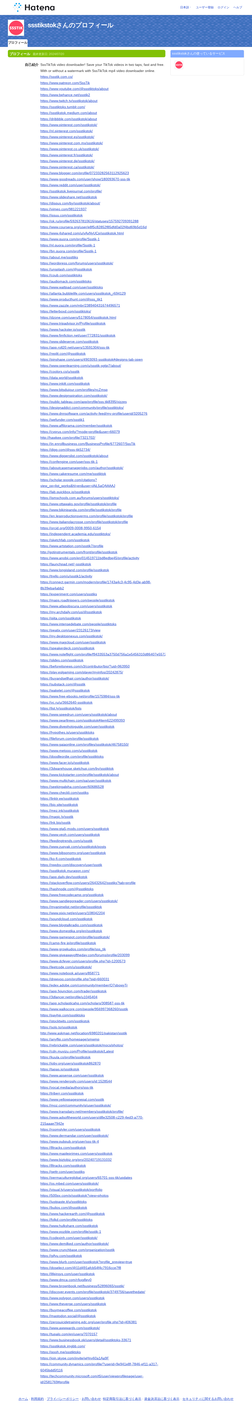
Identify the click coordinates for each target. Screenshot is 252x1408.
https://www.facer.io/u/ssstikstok (64, 763)
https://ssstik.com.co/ (56, 77)
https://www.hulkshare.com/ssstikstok (69, 1226)
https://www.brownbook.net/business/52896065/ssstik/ (82, 1286)
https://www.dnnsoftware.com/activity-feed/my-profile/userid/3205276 (93, 413)
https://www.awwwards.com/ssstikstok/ (70, 1328)
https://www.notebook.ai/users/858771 (70, 973)
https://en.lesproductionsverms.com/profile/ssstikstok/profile (86, 516)
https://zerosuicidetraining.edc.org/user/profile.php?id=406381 (88, 1322)
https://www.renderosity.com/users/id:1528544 (76, 1081)
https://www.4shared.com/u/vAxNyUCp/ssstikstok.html (82, 233)
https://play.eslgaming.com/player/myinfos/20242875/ (81, 672)
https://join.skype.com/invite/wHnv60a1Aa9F (74, 1358)
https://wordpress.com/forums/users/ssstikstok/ (76, 263)
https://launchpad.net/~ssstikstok (65, 564)
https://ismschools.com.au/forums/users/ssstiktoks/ (79, 498)
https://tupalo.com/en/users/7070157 (68, 1334)
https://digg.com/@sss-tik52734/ (65, 450)
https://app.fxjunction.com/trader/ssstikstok (73, 991)
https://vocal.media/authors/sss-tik (66, 1087)
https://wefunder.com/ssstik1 (62, 420)
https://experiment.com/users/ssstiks (68, 594)
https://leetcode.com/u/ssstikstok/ (66, 967)
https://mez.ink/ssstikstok (59, 810)
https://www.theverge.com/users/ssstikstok (73, 1304)
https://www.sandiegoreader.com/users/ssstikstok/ (79, 901)
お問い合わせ (91, 1399)
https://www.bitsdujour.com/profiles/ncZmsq (74, 390)
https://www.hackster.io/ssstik (62, 329)
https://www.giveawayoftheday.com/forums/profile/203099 (85, 955)
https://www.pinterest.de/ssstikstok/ (67, 161)
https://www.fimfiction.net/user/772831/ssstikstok (77, 335)
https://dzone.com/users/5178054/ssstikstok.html (78, 317)
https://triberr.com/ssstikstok (62, 1093)
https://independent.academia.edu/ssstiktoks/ (75, 534)
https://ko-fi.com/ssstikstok (60, 859)
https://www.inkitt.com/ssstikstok (65, 383)
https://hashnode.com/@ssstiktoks (67, 889)
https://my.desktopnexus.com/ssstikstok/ (71, 636)
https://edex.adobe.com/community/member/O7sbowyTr (84, 985)
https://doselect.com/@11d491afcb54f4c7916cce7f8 (80, 1268)
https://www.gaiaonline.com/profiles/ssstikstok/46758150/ (84, 744)
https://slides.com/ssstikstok (61, 660)
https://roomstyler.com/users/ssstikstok (70, 1129)
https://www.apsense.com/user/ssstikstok (72, 1075)
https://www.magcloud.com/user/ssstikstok (73, 642)
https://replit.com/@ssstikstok (63, 354)
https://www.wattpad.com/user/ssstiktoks (71, 287)
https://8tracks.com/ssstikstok (63, 1148)
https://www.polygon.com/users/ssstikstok (72, 1298)
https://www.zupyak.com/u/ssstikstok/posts (73, 847)
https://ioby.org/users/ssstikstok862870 (70, 1063)
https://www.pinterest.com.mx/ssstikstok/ (71, 143)
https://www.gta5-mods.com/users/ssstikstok (74, 829)
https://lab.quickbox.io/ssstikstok (65, 492)
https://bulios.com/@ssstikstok (63, 1207)
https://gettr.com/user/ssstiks (62, 1172)
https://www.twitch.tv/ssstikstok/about (68, 101)
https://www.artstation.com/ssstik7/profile (71, 546)
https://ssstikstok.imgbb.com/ (62, 1346)
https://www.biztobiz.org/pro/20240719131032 (76, 1160)
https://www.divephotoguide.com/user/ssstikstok (77, 726)
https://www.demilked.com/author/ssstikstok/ (74, 1244)
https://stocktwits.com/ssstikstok (65, 1021)
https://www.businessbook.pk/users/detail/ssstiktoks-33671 (85, 1340)
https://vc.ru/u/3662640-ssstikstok (66, 702)
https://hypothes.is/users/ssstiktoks (67, 732)
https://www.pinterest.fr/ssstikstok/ (66, 155)
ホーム (23, 1399)
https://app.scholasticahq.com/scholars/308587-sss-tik (82, 1003)
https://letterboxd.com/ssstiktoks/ (65, 311)
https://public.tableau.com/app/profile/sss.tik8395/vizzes (83, 402)
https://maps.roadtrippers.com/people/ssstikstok (77, 600)
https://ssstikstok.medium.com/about (68, 113)
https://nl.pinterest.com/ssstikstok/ (66, 131)
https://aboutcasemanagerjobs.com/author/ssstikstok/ (81, 468)
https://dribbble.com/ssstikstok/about (68, 119)
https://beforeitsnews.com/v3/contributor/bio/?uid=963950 (85, 666)
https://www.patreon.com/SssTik (65, 83)
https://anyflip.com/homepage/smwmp (69, 1039)
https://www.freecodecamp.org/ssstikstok (72, 895)
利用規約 (37, 1399)
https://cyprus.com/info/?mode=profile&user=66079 (80, 432)
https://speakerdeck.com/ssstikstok (67, 648)
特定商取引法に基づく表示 (122, 1399)
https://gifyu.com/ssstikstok (61, 1256)
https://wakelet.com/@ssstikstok (65, 690)
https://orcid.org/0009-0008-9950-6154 (70, 528)
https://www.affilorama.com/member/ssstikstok (76, 425)
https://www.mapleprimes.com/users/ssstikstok (76, 1153)
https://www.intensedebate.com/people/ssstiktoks (78, 624)
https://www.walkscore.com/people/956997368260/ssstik (84, 1009)
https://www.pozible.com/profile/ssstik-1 (70, 1232)
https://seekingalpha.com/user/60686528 (72, 787)
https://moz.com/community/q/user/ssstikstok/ (75, 1105)
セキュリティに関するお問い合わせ (208, 1399)
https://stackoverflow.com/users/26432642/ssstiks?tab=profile (88, 883)
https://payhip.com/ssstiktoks (62, 1015)
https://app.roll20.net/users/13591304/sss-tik (75, 347)
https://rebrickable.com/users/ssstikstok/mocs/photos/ (81, 1045)
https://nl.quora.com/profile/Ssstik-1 (67, 245)
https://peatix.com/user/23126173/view (70, 630)
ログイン (223, 7)
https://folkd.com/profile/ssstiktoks (66, 1220)
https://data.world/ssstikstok (61, 378)
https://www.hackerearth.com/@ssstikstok (72, 1214)
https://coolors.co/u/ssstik (59, 371)
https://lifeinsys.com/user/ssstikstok (67, 1274)
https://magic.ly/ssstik (56, 817)
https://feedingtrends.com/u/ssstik (66, 841)
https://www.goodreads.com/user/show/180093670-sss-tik (85, 179)
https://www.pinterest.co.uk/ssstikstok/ (69, 149)
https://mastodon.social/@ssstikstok (68, 1316)
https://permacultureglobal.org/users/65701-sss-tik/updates (86, 1178)
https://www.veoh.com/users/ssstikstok (70, 835)
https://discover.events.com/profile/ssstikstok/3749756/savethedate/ (92, 1292)
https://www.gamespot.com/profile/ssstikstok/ (75, 937)
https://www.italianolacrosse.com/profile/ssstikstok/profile (84, 522)
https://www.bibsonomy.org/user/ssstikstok (73, 853)
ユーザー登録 (205, 7)
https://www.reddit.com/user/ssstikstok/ (70, 185)
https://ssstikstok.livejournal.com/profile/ (71, 191)
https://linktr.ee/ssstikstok (59, 798)
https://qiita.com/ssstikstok (60, 618)
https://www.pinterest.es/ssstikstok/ (67, 137)
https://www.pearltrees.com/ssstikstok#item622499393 (82, 720)
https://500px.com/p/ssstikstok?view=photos (74, 1195)
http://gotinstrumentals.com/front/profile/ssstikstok (78, 552)
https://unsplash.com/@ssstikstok (66, 269)
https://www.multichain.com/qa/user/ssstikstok (75, 780)
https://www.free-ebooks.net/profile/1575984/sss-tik (80, 696)
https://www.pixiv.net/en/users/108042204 (72, 913)
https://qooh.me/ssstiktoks (60, 1352)
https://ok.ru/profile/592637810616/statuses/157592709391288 (89, 221)
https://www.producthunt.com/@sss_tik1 (71, 299)
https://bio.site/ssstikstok (59, 805)
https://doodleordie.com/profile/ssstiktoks (72, 756)
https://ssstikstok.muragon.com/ (65, 871)
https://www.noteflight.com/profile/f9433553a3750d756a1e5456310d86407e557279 (105, 654)
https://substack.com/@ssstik (62, 684)
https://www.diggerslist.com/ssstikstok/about (74, 456)
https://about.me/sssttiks (59, 257)
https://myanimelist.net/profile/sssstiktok (71, 907)
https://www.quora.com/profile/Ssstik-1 (70, 239)
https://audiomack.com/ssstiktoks (66, 281)
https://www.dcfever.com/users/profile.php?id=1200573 (83, 961)
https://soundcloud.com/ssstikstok (66, 919)
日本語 (184, 7)
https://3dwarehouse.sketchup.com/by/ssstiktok (77, 768)
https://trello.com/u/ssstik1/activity (66, 576)
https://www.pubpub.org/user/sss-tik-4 (69, 1141)
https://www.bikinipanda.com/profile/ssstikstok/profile (81, 510)
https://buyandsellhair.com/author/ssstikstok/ (74, 678)
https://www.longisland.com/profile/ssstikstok (74, 570)
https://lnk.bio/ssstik (55, 823)
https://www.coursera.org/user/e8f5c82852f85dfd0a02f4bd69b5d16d (93, 227)
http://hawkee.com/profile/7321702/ (67, 438)
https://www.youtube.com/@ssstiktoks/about (74, 89)
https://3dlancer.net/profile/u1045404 (68, 997)
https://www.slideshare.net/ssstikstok (68, 197)
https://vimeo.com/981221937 (63, 209)
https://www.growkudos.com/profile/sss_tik (73, 949)
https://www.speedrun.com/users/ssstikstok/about (78, 714)
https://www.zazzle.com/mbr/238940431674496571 (80, 305)
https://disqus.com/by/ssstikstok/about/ (70, 203)
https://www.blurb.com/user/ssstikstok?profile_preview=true (86, 1262)
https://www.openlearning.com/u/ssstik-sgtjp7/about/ (80, 366)
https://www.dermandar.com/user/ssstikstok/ (74, 1136)
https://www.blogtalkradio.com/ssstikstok (71, 925)
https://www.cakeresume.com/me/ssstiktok (73, 474)
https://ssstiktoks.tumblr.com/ (62, 107)
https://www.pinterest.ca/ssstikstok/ (67, 167)
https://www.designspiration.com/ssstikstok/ (73, 396)
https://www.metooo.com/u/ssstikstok (68, 751)
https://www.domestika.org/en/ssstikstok (71, 931)
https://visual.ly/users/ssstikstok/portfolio (71, 1190)
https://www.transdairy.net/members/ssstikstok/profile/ (82, 1111)
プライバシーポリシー (63, 1399)
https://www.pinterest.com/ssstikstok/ (68, 125)
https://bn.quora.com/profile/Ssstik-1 (68, 251)
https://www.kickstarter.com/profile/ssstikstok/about (79, 775)
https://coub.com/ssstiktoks (61, 275)
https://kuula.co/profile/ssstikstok (65, 1057)
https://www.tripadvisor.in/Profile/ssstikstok (73, 323)
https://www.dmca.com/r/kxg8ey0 (66, 1280)
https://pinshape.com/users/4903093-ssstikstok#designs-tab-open (91, 359)
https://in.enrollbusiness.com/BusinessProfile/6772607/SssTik (87, 444)
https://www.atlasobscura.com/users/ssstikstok (76, 606)
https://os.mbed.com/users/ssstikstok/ (69, 1183)
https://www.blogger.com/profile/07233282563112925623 (84, 173)
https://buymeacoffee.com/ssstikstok (68, 1310)
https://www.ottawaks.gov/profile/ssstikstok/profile (78, 504)
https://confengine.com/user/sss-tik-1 (69, 462)
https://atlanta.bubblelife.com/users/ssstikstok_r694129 (83, 293)
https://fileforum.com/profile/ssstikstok (69, 738)
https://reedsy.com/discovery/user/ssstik (71, 865)
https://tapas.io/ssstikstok (59, 1069)
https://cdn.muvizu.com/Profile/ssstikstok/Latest (77, 1051)
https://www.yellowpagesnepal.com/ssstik (72, 1099)
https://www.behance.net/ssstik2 (65, 95)
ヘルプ (237, 7)
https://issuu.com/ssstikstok (61, 215)
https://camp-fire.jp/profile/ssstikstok (68, 943)
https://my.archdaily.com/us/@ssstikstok (71, 612)
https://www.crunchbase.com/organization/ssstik (77, 1250)
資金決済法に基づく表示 (161, 1399)
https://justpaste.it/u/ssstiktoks (63, 1202)
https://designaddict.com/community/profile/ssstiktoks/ (82, 408)
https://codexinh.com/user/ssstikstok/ (68, 1238)
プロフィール (17, 42)
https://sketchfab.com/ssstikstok (65, 540)
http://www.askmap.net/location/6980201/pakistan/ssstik (83, 1033)
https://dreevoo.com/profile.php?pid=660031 (74, 979)
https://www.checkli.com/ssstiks (64, 793)
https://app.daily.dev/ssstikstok (63, 877)
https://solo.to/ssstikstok (58, 1027)
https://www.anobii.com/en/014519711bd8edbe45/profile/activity (89, 558)
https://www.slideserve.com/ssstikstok (69, 341)
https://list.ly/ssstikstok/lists (60, 708)
